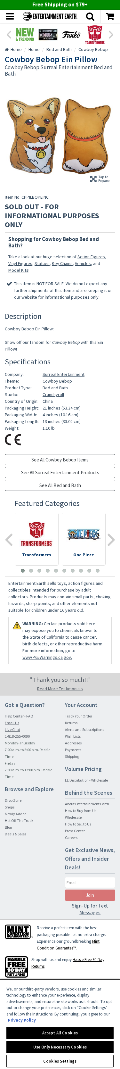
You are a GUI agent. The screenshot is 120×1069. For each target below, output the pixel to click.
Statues (42, 263)
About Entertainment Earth (87, 803)
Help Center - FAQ (19, 716)
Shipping (72, 756)
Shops (9, 807)
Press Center (75, 830)
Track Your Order (78, 716)
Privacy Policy (22, 1020)
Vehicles (83, 263)
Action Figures (91, 257)
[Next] (111, 34)
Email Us (12, 722)
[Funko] (71, 34)
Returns (71, 722)
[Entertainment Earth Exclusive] (48, 34)
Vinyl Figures (20, 263)
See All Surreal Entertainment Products (60, 472)
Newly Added (16, 813)
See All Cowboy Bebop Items (60, 460)
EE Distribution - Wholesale (86, 780)
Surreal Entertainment (63, 374)
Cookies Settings (59, 1061)
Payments (73, 749)
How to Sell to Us (78, 824)
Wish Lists (73, 736)
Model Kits (18, 270)
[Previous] (8, 34)
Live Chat (12, 729)
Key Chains (62, 263)
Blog (8, 827)
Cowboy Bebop (57, 381)
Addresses (73, 743)
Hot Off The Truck (19, 820)
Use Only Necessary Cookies (60, 1047)
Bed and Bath (55, 388)
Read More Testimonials (60, 689)
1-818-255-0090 (17, 736)
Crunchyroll (53, 394)
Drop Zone (13, 800)
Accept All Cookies (60, 1033)
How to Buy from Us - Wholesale (81, 814)
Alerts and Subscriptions (84, 729)
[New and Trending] (25, 34)
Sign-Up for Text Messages (90, 909)
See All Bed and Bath (60, 485)
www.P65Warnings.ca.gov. (47, 657)
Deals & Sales (15, 834)
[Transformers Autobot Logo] (95, 34)
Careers (71, 837)
